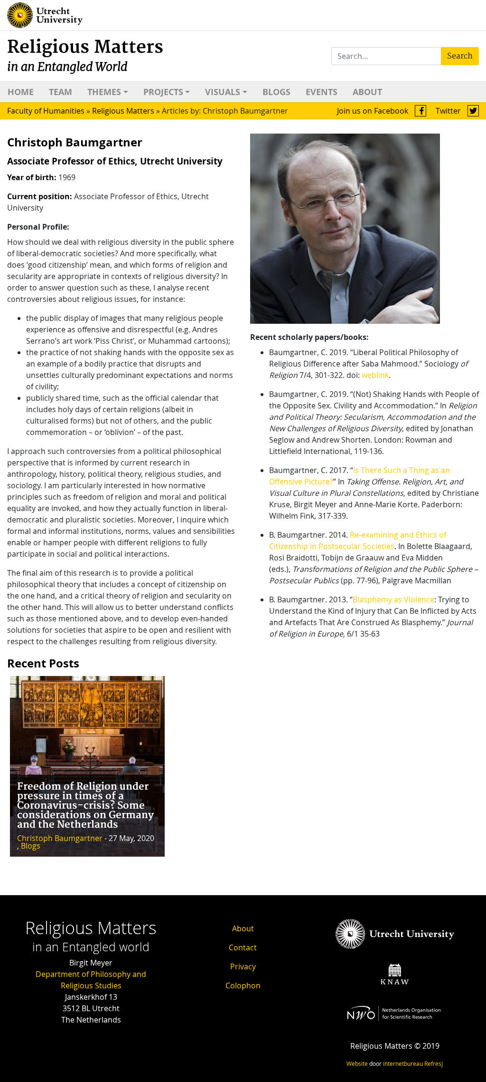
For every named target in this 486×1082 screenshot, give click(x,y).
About (367, 92)
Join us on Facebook (373, 111)
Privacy (243, 966)
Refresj (433, 1063)
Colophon (243, 985)
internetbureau (403, 1063)
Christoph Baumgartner (60, 838)
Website (357, 1063)
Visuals (222, 92)
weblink (375, 375)
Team (60, 92)
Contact (243, 947)
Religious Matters (85, 55)
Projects (163, 92)
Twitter (449, 111)
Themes (104, 92)
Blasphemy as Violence (393, 599)
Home (21, 92)
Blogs (276, 92)
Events (321, 92)
